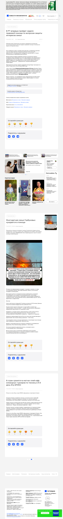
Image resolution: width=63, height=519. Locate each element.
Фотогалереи (16, 474)
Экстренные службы (34, 474)
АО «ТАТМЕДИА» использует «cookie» (15, 514)
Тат (43, 16)
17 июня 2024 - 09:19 (9, 388)
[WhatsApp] (22, 358)
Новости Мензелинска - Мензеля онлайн (19, 102)
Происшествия (11, 216)
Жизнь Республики (12, 26)
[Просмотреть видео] (11, 190)
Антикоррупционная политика (13, 513)
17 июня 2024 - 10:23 (9, 226)
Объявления (28, 19)
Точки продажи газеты (40, 19)
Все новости (51, 201)
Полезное (24, 474)
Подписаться (45, 513)
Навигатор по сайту (53, 19)
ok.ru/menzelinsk (18, 104)
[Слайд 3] (24, 174)
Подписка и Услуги (18, 19)
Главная (9, 19)
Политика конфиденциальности (13, 516)
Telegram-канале (12, 86)
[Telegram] (18, 136)
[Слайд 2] (23, 174)
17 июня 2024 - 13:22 (9, 39)
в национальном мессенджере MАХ (16, 92)
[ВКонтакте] (9, 136)
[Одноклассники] (13, 136)
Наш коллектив (46, 474)
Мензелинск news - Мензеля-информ (21, 100)
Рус (37, 16)
